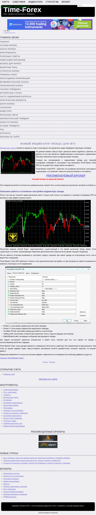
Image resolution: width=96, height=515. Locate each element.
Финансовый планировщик (14, 426)
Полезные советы (10, 56)
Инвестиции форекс (11, 481)
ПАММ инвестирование (12, 60)
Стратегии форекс (10, 71)
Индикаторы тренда (8, 148)
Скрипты (6, 395)
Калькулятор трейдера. (12, 418)
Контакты (5, 133)
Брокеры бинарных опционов (15, 494)
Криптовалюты (8, 53)
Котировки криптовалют (13, 403)
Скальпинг (6, 107)
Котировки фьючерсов (12, 416)
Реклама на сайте (10, 137)
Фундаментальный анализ (14, 82)
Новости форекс (9, 122)
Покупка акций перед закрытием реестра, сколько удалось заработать (32, 460)
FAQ (2, 129)
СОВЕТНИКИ (19, 2)
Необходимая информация (15, 78)
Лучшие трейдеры (10, 126)
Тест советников (10, 392)
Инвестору (6, 111)
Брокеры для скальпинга (13, 476)
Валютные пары (8, 67)
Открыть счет (9, 374)
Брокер (66, 2)
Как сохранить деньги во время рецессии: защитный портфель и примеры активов (36, 458)
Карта (5, 2)
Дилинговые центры (11, 473)
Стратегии (52, 2)
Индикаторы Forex (10, 397)
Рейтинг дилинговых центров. (15, 486)
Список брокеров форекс (13, 492)
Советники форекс (10, 390)
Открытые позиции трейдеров (15, 413)
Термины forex (8, 75)
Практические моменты (13, 100)
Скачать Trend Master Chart (12, 358)
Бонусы (6, 484)
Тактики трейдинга (10, 89)
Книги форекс (7, 104)
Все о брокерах (9, 489)
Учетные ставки (9, 421)
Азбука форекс (8, 49)
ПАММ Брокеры (9, 497)
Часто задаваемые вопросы (15, 97)
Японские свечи (9, 115)
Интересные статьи (11, 93)
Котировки (7, 400)
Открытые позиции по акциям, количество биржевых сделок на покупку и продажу (36, 463)
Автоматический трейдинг (14, 119)
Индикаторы (35, 2)
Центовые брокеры (11, 479)
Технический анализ (11, 86)
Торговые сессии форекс (13, 410)
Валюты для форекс (11, 64)
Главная (4, 42)
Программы (8, 408)
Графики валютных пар (12, 423)
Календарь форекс (11, 405)
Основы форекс (8, 45)
